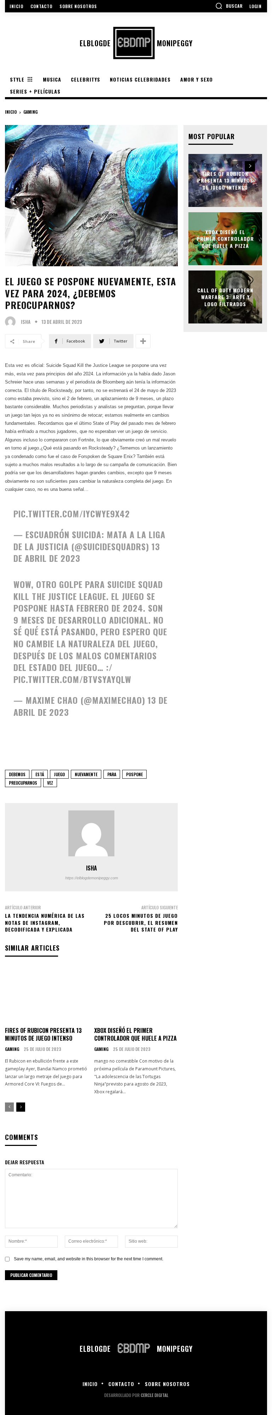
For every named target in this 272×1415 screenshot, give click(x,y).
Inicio (11, 112)
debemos (17, 774)
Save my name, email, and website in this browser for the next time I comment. (88, 1258)
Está (39, 774)
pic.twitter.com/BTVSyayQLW (72, 679)
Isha (25, 322)
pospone (134, 774)
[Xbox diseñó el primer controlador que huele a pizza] (136, 994)
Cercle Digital (154, 1395)
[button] (229, 5)
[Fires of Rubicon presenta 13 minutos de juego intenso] (47, 994)
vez (50, 783)
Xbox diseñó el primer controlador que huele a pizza (135, 1034)
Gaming (30, 112)
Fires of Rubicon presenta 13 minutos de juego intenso (43, 1034)
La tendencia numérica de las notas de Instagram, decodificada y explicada (45, 922)
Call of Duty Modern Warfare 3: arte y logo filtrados (225, 296)
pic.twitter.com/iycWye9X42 (71, 513)
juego (59, 774)
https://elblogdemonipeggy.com (91, 878)
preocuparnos (23, 783)
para (111, 774)
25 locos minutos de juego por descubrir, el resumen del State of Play (141, 922)
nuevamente (86, 774)
